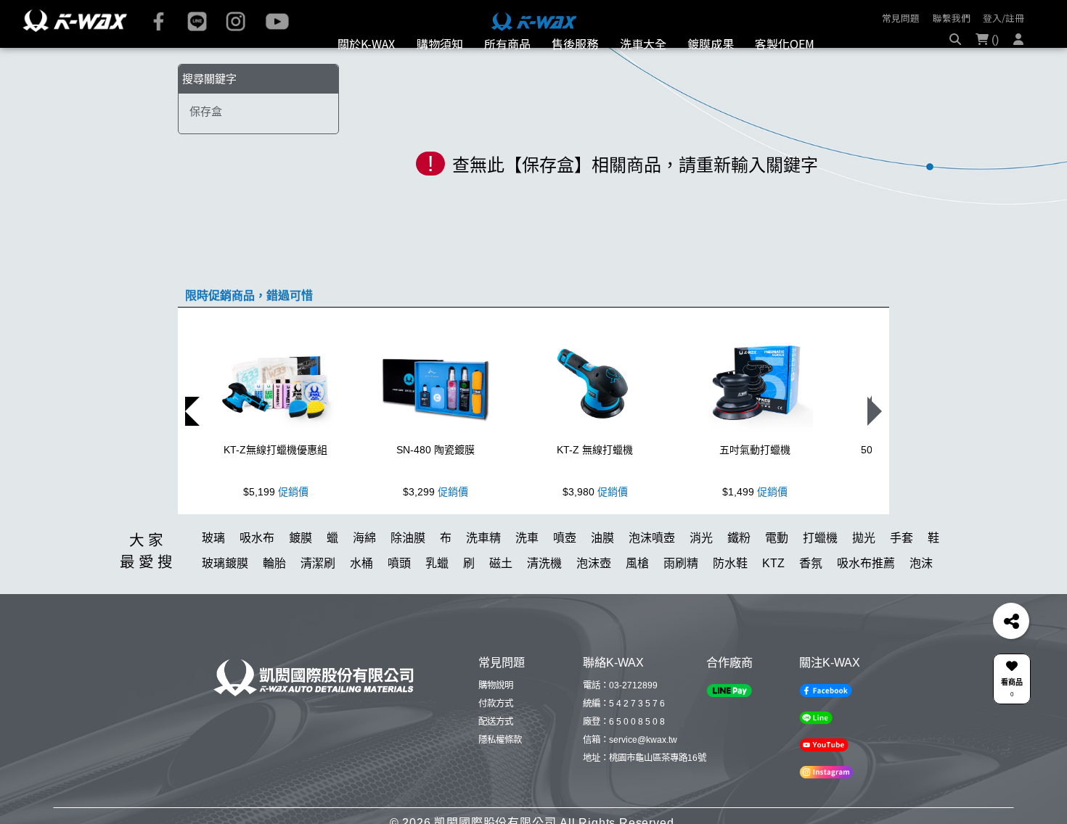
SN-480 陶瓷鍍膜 (435, 489)
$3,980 (595, 531)
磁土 (500, 602)
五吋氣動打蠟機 (754, 489)
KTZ (773, 602)
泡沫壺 (593, 602)
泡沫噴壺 (652, 577)
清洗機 (544, 602)
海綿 (364, 577)
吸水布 (257, 577)
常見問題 (901, 18)
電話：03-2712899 (620, 725)
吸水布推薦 (866, 602)
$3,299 (435, 531)
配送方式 (495, 761)
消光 (701, 577)
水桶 (361, 602)
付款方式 (495, 743)
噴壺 (564, 577)
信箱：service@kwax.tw (630, 779)
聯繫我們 (951, 18)
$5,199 (275, 531)
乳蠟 (437, 602)
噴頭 (399, 602)
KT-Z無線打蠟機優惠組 (275, 489)
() (994, 60)
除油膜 (408, 577)
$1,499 (755, 531)
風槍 (637, 602)
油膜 (602, 577)
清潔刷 (318, 602)
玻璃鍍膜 (225, 602)
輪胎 (274, 602)
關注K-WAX (829, 701)
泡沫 (921, 602)
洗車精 (483, 577)
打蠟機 (820, 577)
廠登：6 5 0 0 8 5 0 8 (624, 761)
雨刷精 (680, 602)
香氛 (810, 602)
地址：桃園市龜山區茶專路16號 (644, 797)
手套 (901, 577)
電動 (776, 577)
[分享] (1011, 621)
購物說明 (495, 725)
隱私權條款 (500, 779)
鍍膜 (300, 577)
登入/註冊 (1003, 18)
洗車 (527, 577)
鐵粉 (739, 577)
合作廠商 (729, 701)
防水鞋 (730, 602)
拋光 (863, 577)
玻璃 (213, 577)
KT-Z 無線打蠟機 (595, 489)
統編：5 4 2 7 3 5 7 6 (624, 743)
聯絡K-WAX (613, 701)
